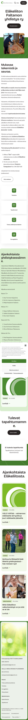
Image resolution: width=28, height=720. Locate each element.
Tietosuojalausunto (18, 373)
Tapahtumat (5, 702)
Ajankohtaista (5, 699)
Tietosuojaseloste (6, 717)
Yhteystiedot (5, 692)
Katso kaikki (13, 432)
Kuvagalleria (5, 689)
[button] (25, 345)
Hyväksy (14, 361)
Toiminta (4, 686)
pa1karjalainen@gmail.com (9, 664)
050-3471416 (5, 672)
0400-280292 (5, 661)
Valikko (24, 3)
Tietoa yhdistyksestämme (8, 683)
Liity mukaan (7, 179)
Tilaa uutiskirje (15, 717)
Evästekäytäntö (8, 373)
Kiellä (14, 365)
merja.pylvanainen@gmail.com (9, 675)
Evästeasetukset (6, 713)
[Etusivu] (7, 2)
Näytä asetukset (14, 370)
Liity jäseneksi (13, 26)
